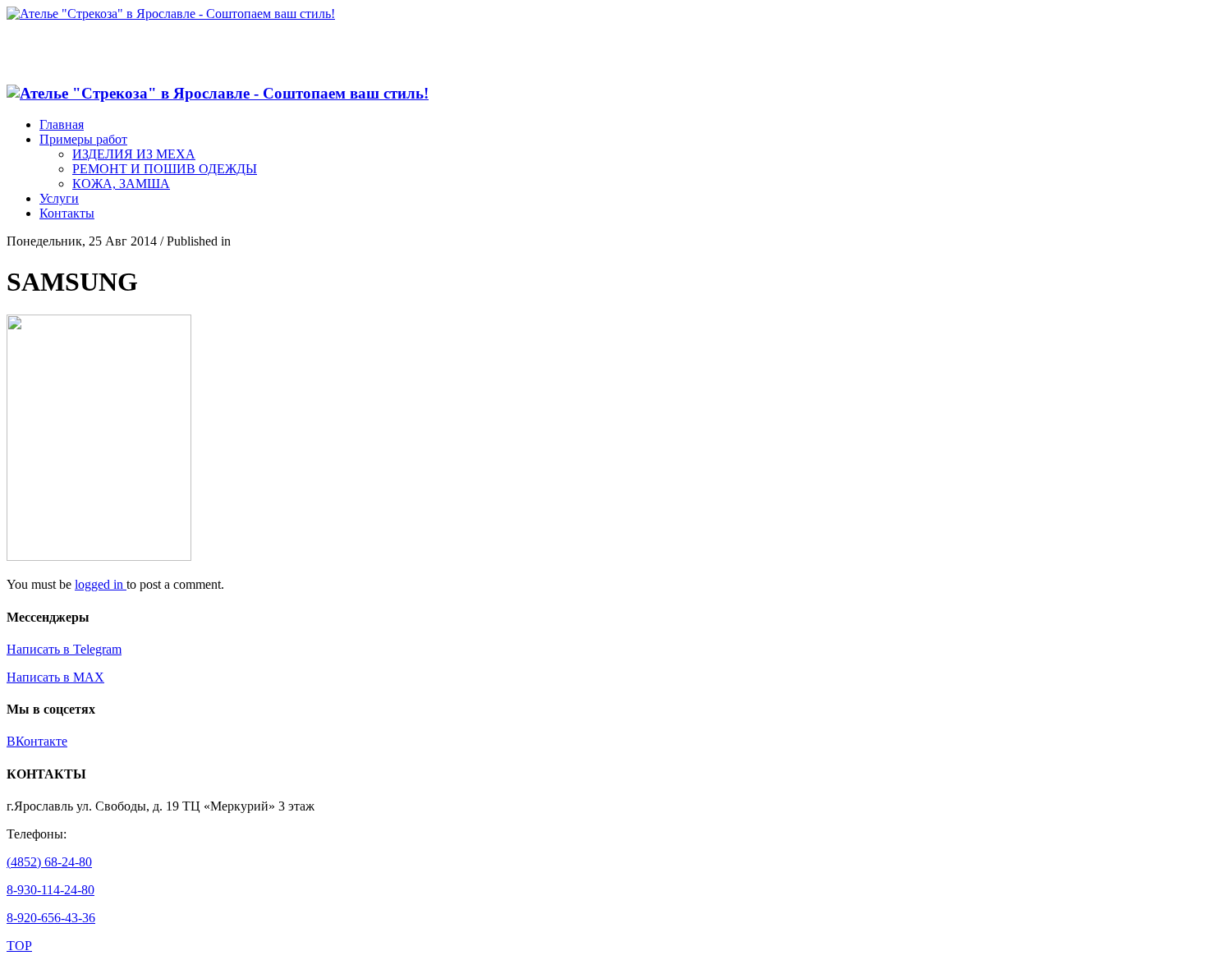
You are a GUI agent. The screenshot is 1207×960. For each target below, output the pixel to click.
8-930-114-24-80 (50, 890)
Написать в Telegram (64, 649)
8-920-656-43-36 (51, 918)
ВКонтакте (37, 741)
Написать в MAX (55, 677)
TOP (19, 946)
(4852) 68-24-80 (49, 862)
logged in (100, 584)
